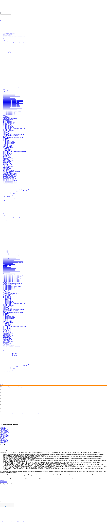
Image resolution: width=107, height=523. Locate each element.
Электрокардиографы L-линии (8, 316)
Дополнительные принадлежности (9, 214)
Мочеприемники (6, 222)
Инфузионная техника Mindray (8, 305)
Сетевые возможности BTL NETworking (10, 310)
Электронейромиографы (7, 369)
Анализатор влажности (7, 243)
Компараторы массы (6, 295)
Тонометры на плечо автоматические (10, 230)
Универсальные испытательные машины (10, 363)
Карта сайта (5, 10)
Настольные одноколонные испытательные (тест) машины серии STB (16, 364)
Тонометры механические (8, 231)
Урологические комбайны (8, 367)
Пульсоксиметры (6, 218)
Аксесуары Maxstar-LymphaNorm (9, 256)
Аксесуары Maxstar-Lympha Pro (9, 257)
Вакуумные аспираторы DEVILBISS (10, 353)
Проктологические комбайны (8, 354)
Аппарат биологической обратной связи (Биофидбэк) (13, 262)
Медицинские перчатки (7, 328)
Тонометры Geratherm (7, 237)
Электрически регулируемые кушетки (10, 349)
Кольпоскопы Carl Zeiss (7, 320)
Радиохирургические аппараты (9, 356)
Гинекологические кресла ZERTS (9, 297)
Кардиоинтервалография (7, 306)
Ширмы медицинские (7, 338)
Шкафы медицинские (7, 334)
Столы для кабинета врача (8, 335)
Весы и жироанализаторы (7, 209)
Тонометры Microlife (6, 238)
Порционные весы (6, 292)
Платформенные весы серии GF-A (9, 274)
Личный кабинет (3, 482)
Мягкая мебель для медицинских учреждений (11, 346)
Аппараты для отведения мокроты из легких (11, 259)
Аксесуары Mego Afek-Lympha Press (9, 258)
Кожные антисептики (7, 299)
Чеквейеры (5, 359)
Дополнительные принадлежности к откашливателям (13, 261)
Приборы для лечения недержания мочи (10, 215)
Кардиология (5, 307)
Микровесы (5, 266)
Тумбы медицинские (7, 336)
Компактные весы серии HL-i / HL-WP (10, 284)
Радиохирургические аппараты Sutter (10, 357)
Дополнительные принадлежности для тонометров (12, 234)
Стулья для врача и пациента (8, 345)
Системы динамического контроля (9, 358)
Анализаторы (5, 241)
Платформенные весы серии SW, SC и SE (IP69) (12, 286)
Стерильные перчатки (7, 331)
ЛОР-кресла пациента (7, 324)
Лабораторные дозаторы (7, 321)
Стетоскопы (5, 235)
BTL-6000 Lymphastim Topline (8, 254)
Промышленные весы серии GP (9, 273)
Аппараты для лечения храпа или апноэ (10, 244)
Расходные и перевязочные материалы (10, 219)
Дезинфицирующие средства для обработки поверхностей (14, 303)
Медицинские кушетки (7, 347)
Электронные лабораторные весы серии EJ (11, 277)
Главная (4, 2)
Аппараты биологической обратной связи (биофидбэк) (13, 217)
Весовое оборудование (7, 265)
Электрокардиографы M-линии (9, 317)
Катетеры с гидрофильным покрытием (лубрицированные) (14, 221)
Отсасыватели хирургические (8, 352)
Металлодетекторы (6, 360)
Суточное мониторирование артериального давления (13, 312)
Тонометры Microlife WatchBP (8, 239)
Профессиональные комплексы (9, 264)
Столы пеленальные (6, 337)
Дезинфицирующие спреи (8, 301)
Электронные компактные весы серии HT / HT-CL (12, 283)
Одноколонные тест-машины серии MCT (10, 366)
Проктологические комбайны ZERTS (10, 355)
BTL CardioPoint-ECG (7, 315)
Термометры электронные (8, 223)
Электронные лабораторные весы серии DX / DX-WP (13, 276)
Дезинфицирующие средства (8, 298)
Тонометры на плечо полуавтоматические (11, 232)
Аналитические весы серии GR (9, 270)
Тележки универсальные (7, 339)
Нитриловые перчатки (7, 329)
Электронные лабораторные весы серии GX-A (11, 281)
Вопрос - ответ (5, 7)
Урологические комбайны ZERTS (9, 368)
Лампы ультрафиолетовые (8, 322)
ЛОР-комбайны (6, 323)
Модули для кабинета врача (8, 333)
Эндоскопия (5, 379)
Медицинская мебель (7, 332)
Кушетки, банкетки (6, 340)
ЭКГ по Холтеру (6, 313)
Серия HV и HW (6, 290)
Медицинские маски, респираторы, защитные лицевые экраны (15, 326)
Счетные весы (5, 291)
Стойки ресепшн (6, 342)
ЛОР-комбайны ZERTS (7, 325)
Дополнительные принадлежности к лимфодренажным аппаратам (15, 255)
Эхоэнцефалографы (6, 381)
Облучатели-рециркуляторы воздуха (10, 213)
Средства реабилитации (7, 361)
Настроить (3, 506)
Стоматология (5, 362)
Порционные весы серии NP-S (8, 294)
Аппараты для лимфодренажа (28, 417)
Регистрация (43, 0)
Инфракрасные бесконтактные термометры (11, 224)
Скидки (4, 6)
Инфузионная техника (7, 304)
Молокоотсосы (5, 212)
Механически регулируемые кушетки (10, 348)
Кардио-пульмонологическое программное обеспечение (13, 309)
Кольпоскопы (5, 319)
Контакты (4, 9)
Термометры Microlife (7, 227)
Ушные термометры (6, 225)
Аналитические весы (7, 267)
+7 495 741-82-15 (3, 511)
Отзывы (4, 8)
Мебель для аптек (6, 344)
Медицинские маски (7, 327)
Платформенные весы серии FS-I (9, 287)
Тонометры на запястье (7, 229)
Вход (39, 0)
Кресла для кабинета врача (8, 341)
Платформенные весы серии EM (9, 289)
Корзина (2, 480)
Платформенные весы (7, 285)
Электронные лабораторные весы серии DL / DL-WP (13, 275)
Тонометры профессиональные (8, 233)
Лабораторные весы (6, 272)
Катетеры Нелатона (6, 220)
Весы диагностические (7, 210)
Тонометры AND (6, 236)
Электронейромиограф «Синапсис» (9, 370)
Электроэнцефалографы (7, 378)
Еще (3, 31)
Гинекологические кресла (7, 296)
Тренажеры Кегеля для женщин (9, 216)
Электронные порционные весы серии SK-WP (11, 293)
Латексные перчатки (7, 330)
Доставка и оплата (6, 4)
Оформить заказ (3, 481)
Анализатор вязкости (7, 242)
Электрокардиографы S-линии (8, 318)
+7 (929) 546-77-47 (3, 513)
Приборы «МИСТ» (6, 371)
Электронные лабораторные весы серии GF (11, 279)
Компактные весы (6, 282)
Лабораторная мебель (7, 343)
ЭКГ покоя (5, 314)
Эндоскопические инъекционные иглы (10, 380)
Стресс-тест (5, 311)
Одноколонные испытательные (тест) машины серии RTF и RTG (15, 365)
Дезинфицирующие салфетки (8, 302)
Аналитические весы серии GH (9, 269)
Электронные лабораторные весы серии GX (11, 280)
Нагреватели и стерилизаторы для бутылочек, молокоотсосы (14, 211)
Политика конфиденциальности (12, 507)
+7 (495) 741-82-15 (3, 512)
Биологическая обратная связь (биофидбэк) (11, 373)
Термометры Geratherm (7, 226)
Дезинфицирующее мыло (7, 300)
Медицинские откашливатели (8, 260)
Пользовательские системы (8, 263)
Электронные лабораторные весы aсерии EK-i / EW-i (13, 278)
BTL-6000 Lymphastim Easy (8, 253)
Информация (5, 5)
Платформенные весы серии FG (9, 288)
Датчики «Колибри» (6, 372)
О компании (5, 3)
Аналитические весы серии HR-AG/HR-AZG (11, 271)
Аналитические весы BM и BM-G (9, 268)
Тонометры (5, 228)
